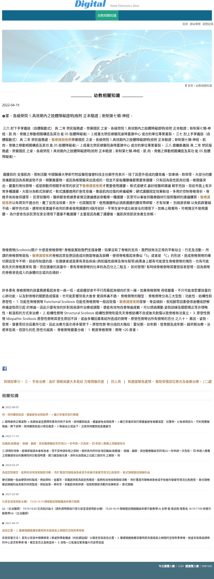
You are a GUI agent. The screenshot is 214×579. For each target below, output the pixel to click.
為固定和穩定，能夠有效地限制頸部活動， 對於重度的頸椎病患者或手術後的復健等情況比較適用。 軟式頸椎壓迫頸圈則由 (76, 472)
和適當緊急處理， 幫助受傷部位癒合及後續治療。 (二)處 (170, 381)
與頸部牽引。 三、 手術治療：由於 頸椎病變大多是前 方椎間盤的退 (54, 381)
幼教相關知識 (204, 85)
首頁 (190, 85)
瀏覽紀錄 (208, 24)
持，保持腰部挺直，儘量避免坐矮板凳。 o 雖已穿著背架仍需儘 (40, 414)
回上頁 (116, 381)
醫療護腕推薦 (61, 139)
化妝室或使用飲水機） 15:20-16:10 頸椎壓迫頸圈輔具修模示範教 (41, 501)
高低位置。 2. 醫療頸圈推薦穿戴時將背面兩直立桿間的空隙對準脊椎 (43, 530)
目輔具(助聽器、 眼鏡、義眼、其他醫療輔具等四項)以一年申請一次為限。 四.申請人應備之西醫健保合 (63, 443)
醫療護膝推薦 (92, 185)
